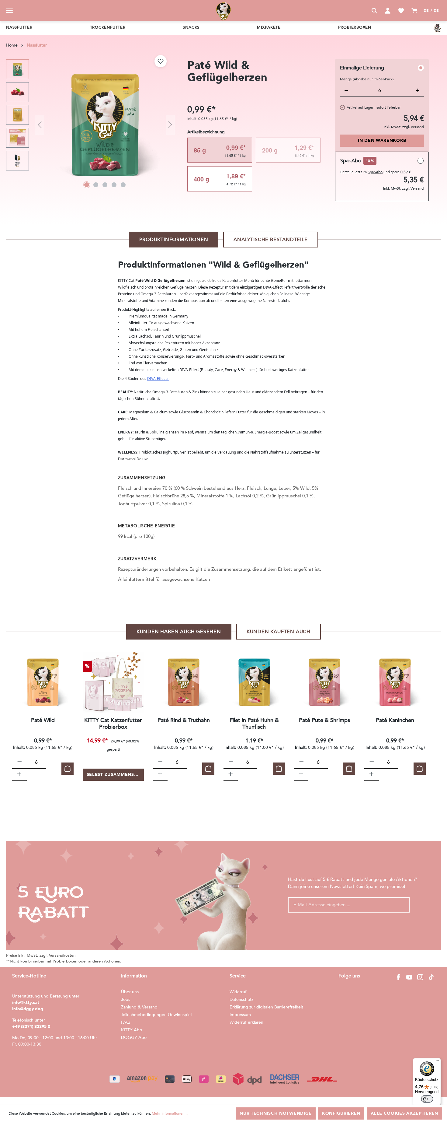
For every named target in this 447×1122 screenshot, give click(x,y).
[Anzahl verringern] (19, 762)
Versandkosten (62, 955)
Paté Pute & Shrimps (324, 720)
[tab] (173, 239)
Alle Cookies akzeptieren (404, 1113)
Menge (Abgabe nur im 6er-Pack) (366, 79)
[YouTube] (409, 977)
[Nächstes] (170, 125)
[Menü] (9, 11)
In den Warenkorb (382, 140)
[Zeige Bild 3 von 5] (104, 184)
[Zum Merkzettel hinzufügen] (160, 61)
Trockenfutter (108, 27)
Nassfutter (19, 27)
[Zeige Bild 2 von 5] (95, 184)
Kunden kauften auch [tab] (278, 631)
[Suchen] (374, 11)
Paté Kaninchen (395, 720)
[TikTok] (431, 977)
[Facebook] (398, 977)
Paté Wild (43, 720)
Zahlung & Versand (139, 1007)
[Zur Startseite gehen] (223, 10)
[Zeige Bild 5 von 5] (123, 184)
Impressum (240, 1015)
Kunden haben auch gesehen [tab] (179, 631)
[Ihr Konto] (388, 11)
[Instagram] (420, 977)
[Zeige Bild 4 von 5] (114, 184)
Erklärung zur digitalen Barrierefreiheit (266, 1007)
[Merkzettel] (401, 11)
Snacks (191, 27)
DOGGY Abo (134, 1037)
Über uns (130, 992)
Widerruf (238, 992)
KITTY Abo (131, 1030)
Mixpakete (269, 27)
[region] (90, 124)
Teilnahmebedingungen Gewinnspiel (156, 1015)
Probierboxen (354, 27)
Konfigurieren (341, 1113)
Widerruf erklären (246, 1022)
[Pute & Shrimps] (324, 682)
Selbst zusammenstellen (115, 774)
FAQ (125, 1022)
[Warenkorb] (414, 11)
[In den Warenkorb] (67, 769)
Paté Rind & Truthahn (184, 720)
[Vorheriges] (39, 125)
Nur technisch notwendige (276, 1113)
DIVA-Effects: (158, 378)
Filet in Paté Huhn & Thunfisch (254, 724)
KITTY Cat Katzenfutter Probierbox (113, 724)
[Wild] (43, 682)
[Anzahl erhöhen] (19, 775)
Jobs (125, 999)
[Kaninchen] (395, 682)
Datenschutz (241, 999)
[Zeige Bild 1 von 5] (86, 184)
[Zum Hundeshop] (437, 28)
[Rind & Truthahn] (183, 682)
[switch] (427, 1099)
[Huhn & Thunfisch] (254, 682)
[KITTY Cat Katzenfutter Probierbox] (113, 682)
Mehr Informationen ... (170, 1113)
